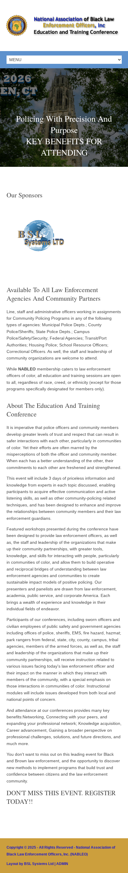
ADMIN (62, 864)
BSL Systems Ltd (39, 864)
